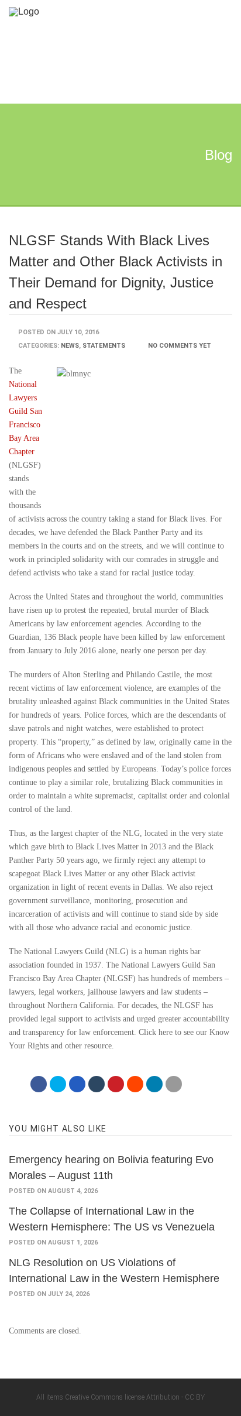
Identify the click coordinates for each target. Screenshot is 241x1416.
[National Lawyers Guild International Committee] (109, 11)
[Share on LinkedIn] (154, 1084)
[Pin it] (116, 1084)
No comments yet (179, 345)
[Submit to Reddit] (135, 1084)
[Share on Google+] (77, 1084)
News (70, 345)
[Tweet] (58, 1084)
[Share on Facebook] (38, 1084)
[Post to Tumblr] (96, 1084)
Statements (103, 345)
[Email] (174, 1084)
